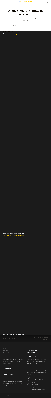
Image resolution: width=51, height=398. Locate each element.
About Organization (8, 348)
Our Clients (5, 350)
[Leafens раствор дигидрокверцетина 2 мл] (25, 283)
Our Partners (6, 352)
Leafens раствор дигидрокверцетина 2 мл (13, 334)
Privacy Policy (6, 371)
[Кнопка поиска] (37, 25)
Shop (35, 337)
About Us (46, 337)
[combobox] (24, 25)
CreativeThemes (28, 395)
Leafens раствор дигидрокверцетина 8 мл (13, 133)
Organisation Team (32, 350)
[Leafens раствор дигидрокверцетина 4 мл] (25, 183)
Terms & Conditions (8, 374)
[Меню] (3, 2)
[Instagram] (7, 338)
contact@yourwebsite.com (38, 389)
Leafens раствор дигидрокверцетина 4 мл (13, 233)
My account (45, 339)
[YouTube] (12, 338)
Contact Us (40, 337)
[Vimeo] (14, 338)
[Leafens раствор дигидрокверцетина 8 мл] (25, 82)
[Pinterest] (9, 338)
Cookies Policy (6, 372)
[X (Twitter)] (5, 338)
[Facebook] (3, 338)
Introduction (30, 348)
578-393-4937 (35, 384)
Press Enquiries (31, 352)
